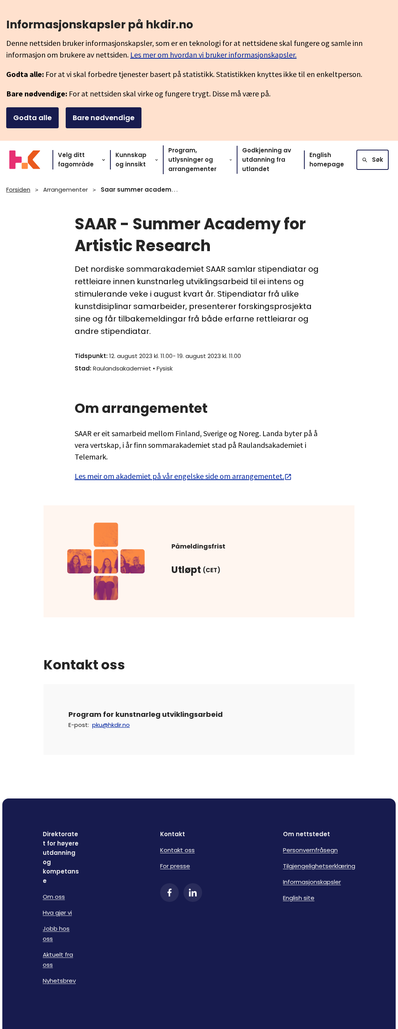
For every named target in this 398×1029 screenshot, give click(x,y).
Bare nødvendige (103, 117)
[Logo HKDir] (24, 160)
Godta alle (32, 117)
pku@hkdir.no (111, 725)
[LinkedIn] (192, 892)
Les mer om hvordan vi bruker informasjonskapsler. (213, 54)
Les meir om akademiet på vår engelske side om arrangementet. (179, 476)
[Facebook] (169, 892)
